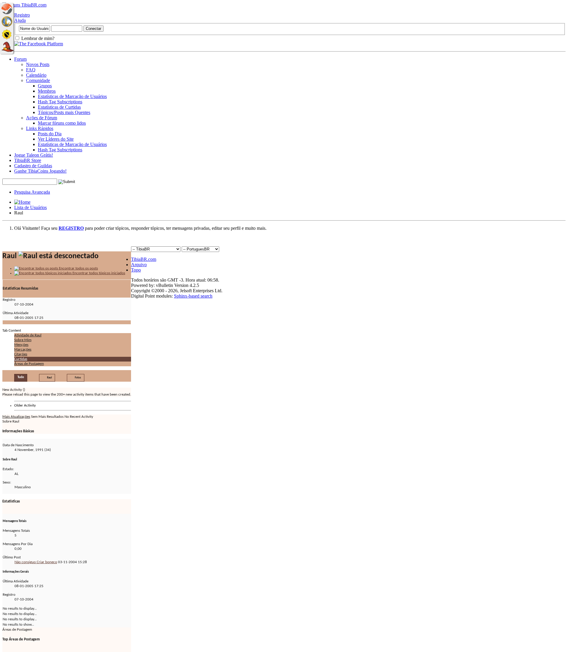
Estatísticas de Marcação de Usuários (72, 96)
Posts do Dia (50, 133)
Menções (21, 345)
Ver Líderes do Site (56, 139)
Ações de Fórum (41, 117)
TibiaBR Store (27, 160)
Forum (20, 59)
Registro (22, 14)
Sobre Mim (22, 340)
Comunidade (38, 80)
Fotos (78, 377)
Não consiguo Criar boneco (35, 562)
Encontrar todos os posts (78, 268)
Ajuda (20, 20)
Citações (20, 354)
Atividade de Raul (27, 335)
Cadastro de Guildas (33, 165)
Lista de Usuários (30, 207)
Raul (49, 377)
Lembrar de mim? (37, 38)
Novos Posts (37, 64)
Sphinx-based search (193, 295)
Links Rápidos (39, 128)
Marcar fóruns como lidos (62, 123)
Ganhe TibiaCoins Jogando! (40, 171)
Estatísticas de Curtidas (59, 107)
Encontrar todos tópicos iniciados (98, 273)
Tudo (20, 377)
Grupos (45, 85)
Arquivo (139, 264)
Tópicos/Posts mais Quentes (64, 112)
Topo (136, 269)
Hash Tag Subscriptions (60, 101)
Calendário (36, 75)
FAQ (31, 69)
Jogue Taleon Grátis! (33, 155)
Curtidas (20, 359)
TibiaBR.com (143, 259)
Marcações (22, 349)
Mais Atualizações (16, 417)
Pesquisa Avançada (32, 192)
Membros (47, 91)
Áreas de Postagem (29, 364)
